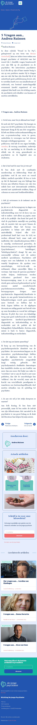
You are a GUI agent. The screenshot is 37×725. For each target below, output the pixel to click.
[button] (20, 3)
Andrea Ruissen (18, 442)
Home (2, 10)
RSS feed (3, 692)
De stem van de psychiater (12, 542)
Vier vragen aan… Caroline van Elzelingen (16, 582)
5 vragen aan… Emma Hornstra (16, 614)
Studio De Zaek (12, 720)
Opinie (8, 10)
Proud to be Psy (15, 10)
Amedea (4, 146)
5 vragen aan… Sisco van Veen (15, 645)
